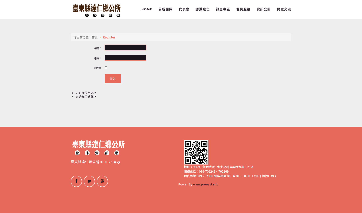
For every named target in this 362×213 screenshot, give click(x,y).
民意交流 (284, 9)
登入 (113, 78)
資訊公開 (264, 9)
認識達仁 (203, 9)
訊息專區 (223, 9)
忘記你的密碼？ (86, 93)
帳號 (97, 48)
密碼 (97, 58)
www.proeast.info (206, 184)
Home (146, 9)
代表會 (184, 9)
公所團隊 (165, 9)
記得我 (97, 67)
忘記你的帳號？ (86, 96)
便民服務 (243, 9)
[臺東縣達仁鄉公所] (96, 10)
